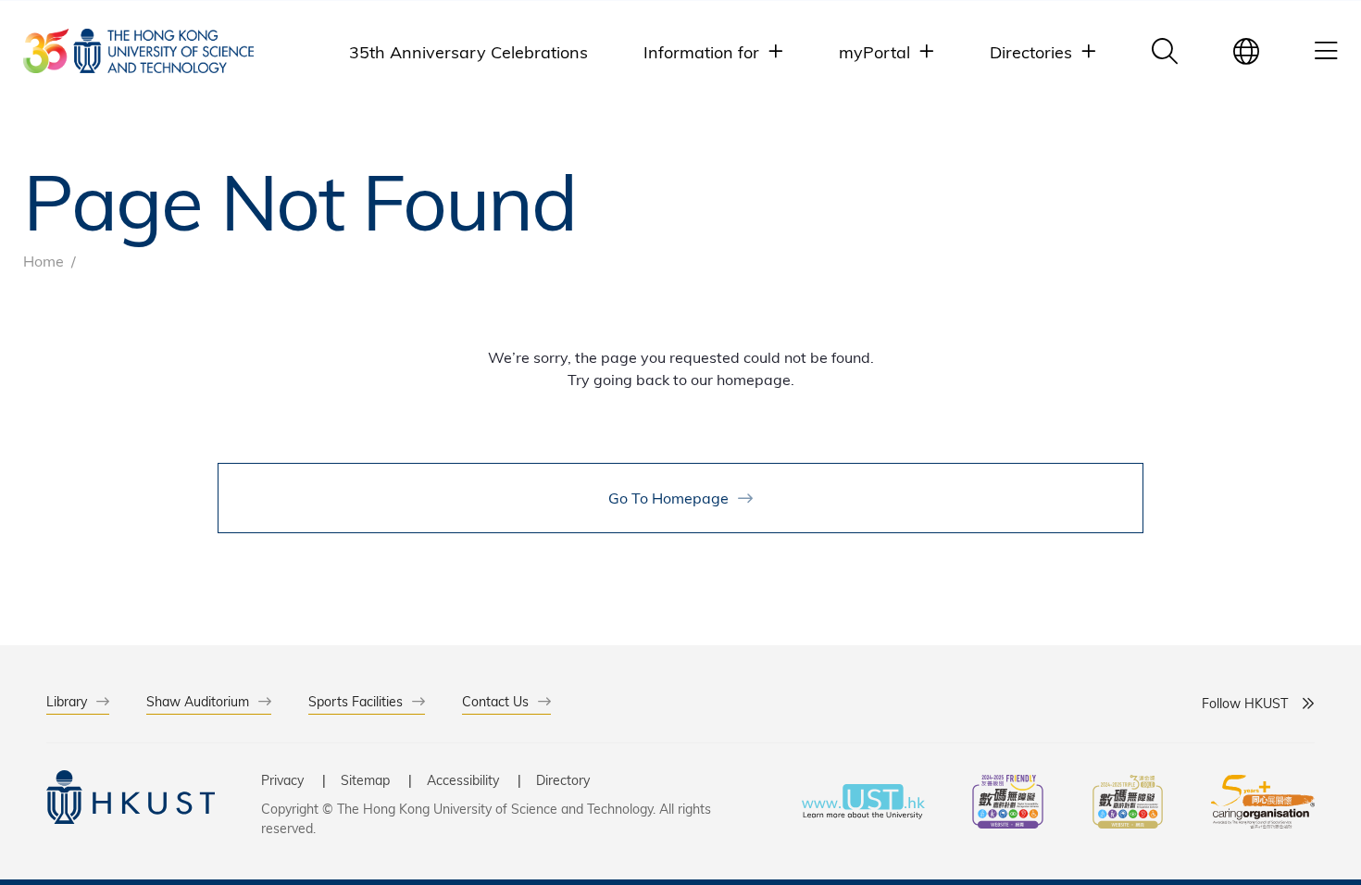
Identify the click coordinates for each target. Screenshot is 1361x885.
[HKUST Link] (138, 51)
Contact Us (495, 701)
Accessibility (463, 780)
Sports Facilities (355, 701)
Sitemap (365, 780)
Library (66, 701)
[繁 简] (1246, 50)
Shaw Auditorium (197, 701)
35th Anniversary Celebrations (468, 51)
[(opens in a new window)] (1008, 804)
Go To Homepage (668, 497)
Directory (563, 780)
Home (43, 260)
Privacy (282, 780)
